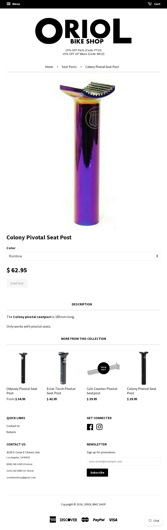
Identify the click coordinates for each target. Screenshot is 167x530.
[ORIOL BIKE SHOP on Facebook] (90, 426)
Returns (11, 432)
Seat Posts (69, 67)
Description (82, 304)
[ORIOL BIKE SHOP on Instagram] (99, 426)
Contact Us (13, 426)
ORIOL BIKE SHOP (94, 504)
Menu (16, 4)
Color (11, 248)
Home (49, 67)
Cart (157, 4)
